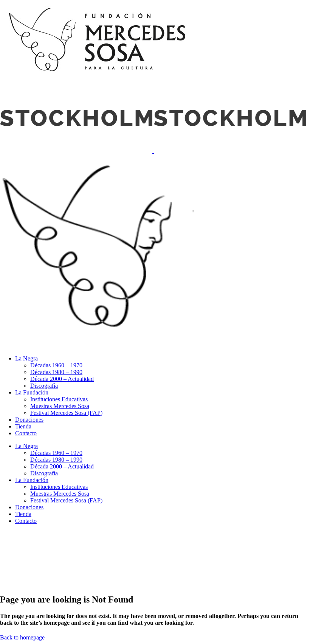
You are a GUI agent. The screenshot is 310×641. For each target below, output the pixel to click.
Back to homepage (22, 637)
